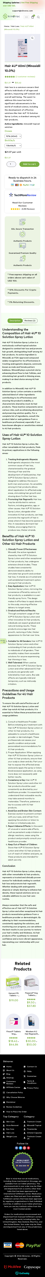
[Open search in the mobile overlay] (38, 17)
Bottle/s (10, 140)
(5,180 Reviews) (28, 209)
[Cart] (32, 17)
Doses (8, 131)
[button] (32, 38)
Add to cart (29, 164)
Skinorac (26, 1256)
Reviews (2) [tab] (29, 321)
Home (6, 26)
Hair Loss (15, 26)
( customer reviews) (25, 77)
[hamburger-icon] (26, 17)
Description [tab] (15, 321)
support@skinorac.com (22, 11)
